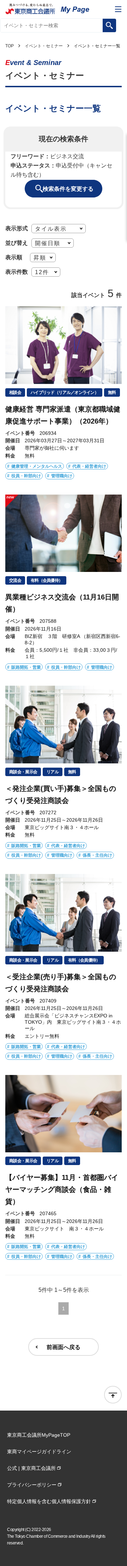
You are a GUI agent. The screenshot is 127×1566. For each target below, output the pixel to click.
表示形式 (16, 228)
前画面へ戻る (63, 1347)
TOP (9, 46)
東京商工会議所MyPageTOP (38, 1434)
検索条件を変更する (68, 188)
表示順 (13, 257)
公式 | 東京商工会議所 (31, 1468)
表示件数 (16, 271)
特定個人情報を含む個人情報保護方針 (49, 1501)
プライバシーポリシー (31, 1484)
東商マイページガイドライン (39, 1451)
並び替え (16, 243)
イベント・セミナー (44, 46)
